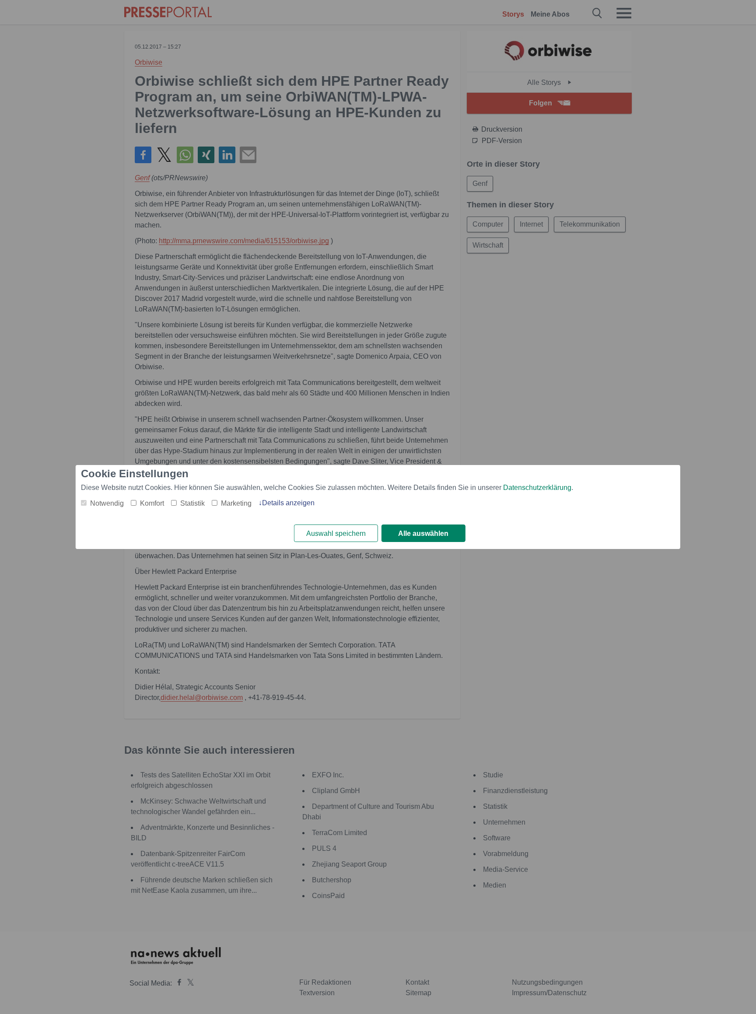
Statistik (192, 503)
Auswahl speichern (336, 533)
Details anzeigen (288, 503)
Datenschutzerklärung (537, 487)
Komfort (152, 503)
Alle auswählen (423, 533)
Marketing (236, 503)
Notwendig (107, 503)
